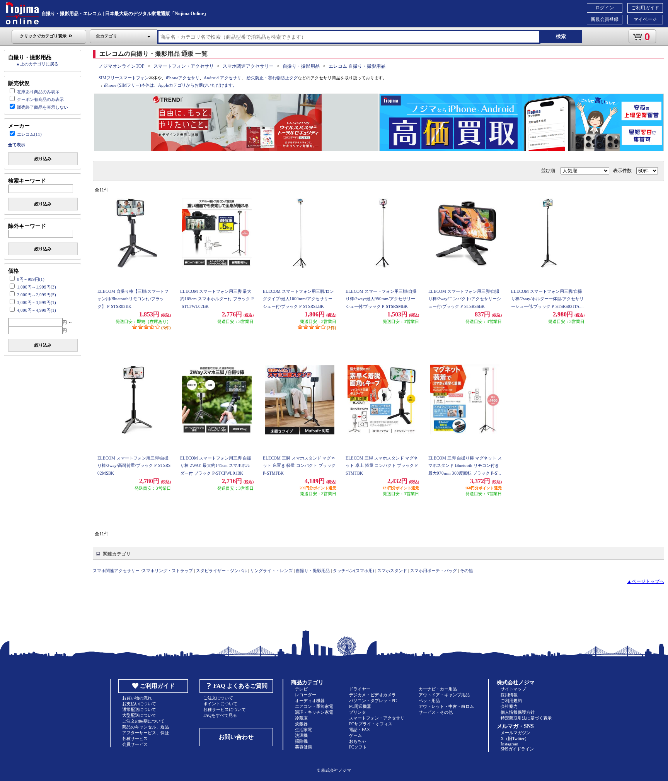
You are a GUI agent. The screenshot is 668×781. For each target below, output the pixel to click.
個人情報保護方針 (518, 712)
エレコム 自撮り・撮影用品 (357, 66)
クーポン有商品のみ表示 (40, 99)
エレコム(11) (29, 134)
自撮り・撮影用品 (301, 66)
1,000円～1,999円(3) (36, 287)
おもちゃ (357, 741)
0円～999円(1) (30, 279)
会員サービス (135, 744)
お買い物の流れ (137, 698)
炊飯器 (301, 723)
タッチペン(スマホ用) (353, 570)
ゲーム (355, 735)
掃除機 (301, 741)
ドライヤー (359, 689)
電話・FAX (359, 729)
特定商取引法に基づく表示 (526, 718)
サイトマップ (513, 689)
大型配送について (139, 715)
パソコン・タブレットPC (373, 700)
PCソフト (358, 747)
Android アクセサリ (222, 77)
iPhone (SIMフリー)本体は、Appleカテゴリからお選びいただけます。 (170, 85)
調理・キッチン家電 (314, 712)
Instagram (509, 744)
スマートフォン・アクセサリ (183, 66)
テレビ (301, 689)
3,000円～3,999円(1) (36, 302)
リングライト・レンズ (271, 570)
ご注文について (218, 698)
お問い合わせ (236, 737)
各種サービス (135, 738)
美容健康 (303, 747)
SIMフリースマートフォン (124, 77)
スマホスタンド (392, 570)
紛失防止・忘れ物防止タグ (272, 77)
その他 (466, 570)
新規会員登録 (605, 19)
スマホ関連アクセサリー (248, 66)
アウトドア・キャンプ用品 (444, 694)
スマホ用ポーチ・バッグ (433, 570)
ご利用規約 (511, 700)
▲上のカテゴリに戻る (37, 64)
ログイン (604, 7)
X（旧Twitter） (515, 738)
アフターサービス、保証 (145, 732)
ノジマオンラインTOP (122, 66)
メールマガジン (515, 732)
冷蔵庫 (301, 718)
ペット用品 (429, 700)
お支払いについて (139, 703)
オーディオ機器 (310, 700)
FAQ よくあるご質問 (240, 686)
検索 (561, 36)
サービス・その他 (436, 712)
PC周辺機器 (360, 706)
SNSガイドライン (517, 749)
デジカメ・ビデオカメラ (372, 694)
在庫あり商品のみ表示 (38, 91)
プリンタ (357, 712)
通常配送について (139, 709)
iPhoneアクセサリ (182, 77)
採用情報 (509, 694)
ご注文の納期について (143, 721)
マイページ (645, 19)
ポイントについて (220, 703)
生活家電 (303, 729)
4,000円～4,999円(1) (36, 310)
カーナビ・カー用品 (438, 689)
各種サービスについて (224, 709)
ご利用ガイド (645, 7)
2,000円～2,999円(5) (36, 294)
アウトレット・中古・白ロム (446, 706)
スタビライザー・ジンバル (221, 570)
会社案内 (509, 706)
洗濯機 (301, 735)
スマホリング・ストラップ (167, 570)
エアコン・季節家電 (314, 706)
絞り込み (42, 158)
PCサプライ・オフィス (370, 723)
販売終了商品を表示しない (42, 107)
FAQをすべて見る (220, 715)
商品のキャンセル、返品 (145, 727)
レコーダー (305, 694)
